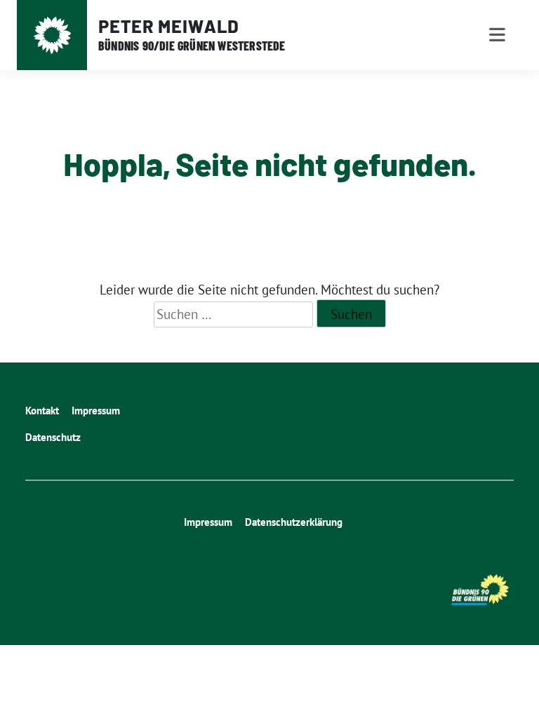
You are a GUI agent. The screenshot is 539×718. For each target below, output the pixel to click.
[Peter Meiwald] (52, 35)
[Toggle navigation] (497, 35)
